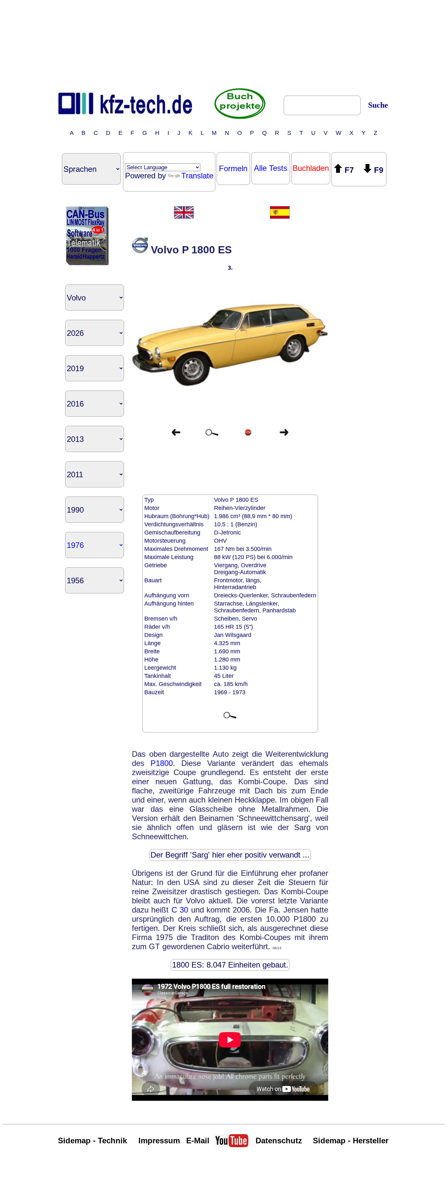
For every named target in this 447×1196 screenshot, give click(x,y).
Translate (197, 175)
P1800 (162, 763)
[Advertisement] (223, 43)
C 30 (179, 909)
